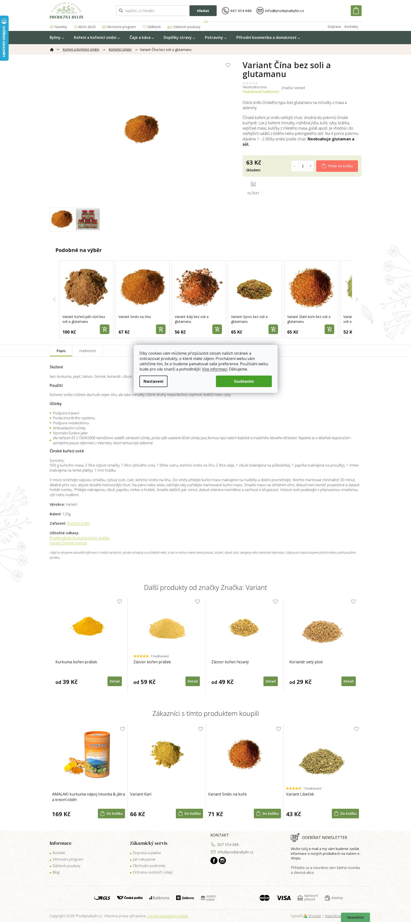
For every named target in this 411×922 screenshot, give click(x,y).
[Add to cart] (104, 329)
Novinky (60, 26)
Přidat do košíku (340, 166)
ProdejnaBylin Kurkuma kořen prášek (79, 537)
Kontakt (59, 852)
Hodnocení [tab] (87, 350)
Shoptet (314, 915)
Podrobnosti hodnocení (261, 91)
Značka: (293, 87)
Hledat (203, 10)
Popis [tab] (61, 350)
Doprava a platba (147, 852)
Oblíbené (154, 26)
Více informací (214, 369)
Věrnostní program (121, 26)
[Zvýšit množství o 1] (310, 166)
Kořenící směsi (78, 523)
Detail (115, 681)
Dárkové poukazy (186, 26)
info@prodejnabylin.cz (235, 852)
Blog (56, 872)
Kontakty (351, 26)
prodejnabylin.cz (214, 860)
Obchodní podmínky (149, 865)
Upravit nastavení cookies (167, 915)
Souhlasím (244, 381)
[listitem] (86, 299)
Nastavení (153, 381)
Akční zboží (86, 26)
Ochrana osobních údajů (153, 872)
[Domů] (54, 48)
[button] (54, 299)
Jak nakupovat (144, 859)
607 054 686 (228, 844)
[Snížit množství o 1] (294, 166)
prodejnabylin (222, 860)
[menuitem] (57, 37)
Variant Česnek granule (68, 542)
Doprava (334, 26)
